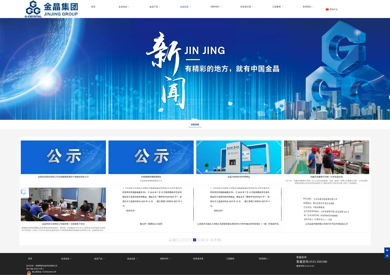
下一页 (218, 240)
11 (207, 240)
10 (203, 240)
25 (212, 240)
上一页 (172, 240)
